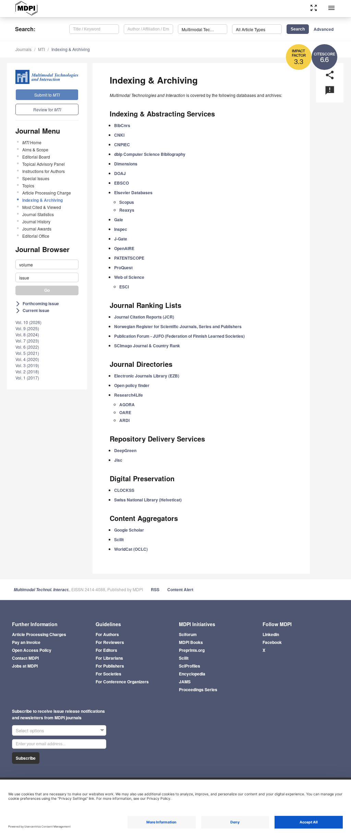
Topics (28, 185)
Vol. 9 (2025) (27, 328)
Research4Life (128, 395)
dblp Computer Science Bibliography (149, 154)
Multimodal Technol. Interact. (41, 590)
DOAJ (120, 173)
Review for (47, 109)
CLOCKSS (124, 490)
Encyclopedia (192, 674)
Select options (30, 730)
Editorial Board (36, 157)
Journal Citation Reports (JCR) (144, 317)
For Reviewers (110, 642)
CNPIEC (122, 144)
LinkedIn (271, 634)
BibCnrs (122, 125)
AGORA (127, 404)
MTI (41, 49)
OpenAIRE (124, 248)
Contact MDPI (25, 658)
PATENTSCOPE (129, 258)
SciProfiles (189, 666)
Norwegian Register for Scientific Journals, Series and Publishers (178, 326)
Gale (118, 219)
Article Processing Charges (39, 634)
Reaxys (126, 210)
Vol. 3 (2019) (27, 365)
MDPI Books (191, 642)
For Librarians (109, 658)
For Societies (108, 674)
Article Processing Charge (46, 193)
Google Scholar (129, 530)
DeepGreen (125, 450)
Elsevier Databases (133, 192)
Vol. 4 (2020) (27, 359)
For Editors (106, 650)
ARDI (124, 420)
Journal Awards (36, 229)
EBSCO (121, 183)
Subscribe (26, 758)
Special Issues (35, 178)
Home (31, 142)
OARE (125, 412)
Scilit (119, 539)
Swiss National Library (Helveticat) (148, 500)
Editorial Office (35, 236)
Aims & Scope (35, 149)
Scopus (126, 202)
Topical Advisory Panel (43, 164)
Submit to (47, 95)
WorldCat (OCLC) (131, 549)
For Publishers (110, 666)
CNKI (119, 135)
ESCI (124, 287)
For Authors (107, 634)
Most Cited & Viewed (41, 207)
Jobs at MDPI (25, 666)
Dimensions (125, 164)
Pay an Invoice (26, 642)
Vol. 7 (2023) (27, 341)
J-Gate (120, 239)
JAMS (185, 682)
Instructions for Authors (43, 171)
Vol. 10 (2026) (28, 322)
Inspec (120, 229)
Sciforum (188, 634)
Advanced (324, 29)
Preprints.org (192, 650)
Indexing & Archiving (70, 49)
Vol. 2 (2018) (27, 371)
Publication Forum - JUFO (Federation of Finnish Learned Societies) (179, 336)
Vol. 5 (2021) (27, 353)
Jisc (118, 460)
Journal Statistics (38, 214)
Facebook (272, 642)
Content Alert (180, 589)
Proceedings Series (198, 689)
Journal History (36, 221)
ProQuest (123, 267)
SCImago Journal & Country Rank (147, 346)
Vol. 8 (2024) (27, 334)
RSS (155, 589)
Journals (23, 49)
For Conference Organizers (122, 682)
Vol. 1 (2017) (27, 378)
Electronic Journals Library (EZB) (146, 376)
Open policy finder (131, 385)
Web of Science (129, 277)
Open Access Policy (31, 650)
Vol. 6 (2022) (27, 347)
